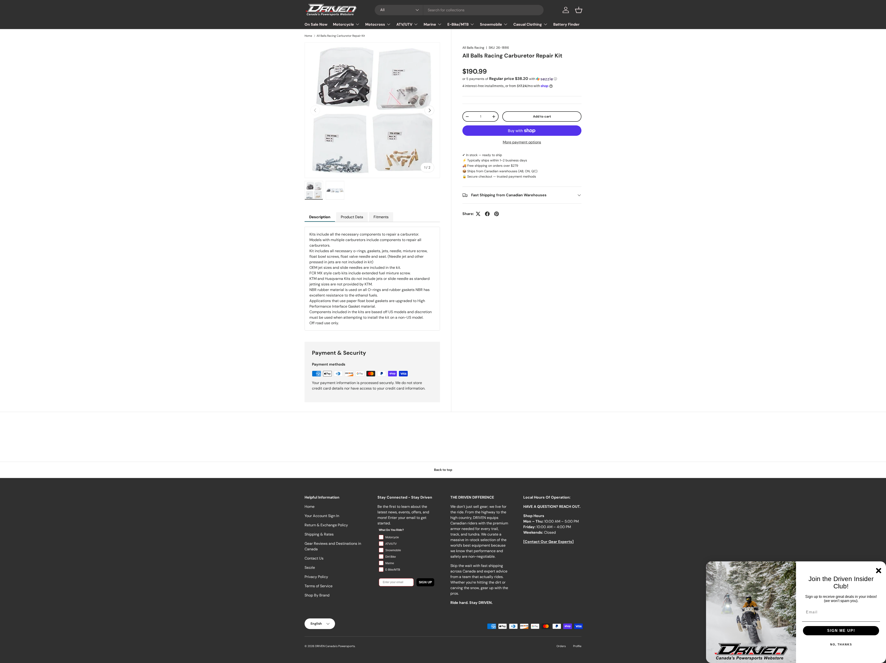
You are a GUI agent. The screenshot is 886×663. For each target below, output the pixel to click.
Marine (430, 24)
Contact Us (314, 558)
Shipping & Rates (319, 534)
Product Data (352, 217)
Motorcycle (343, 24)
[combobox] (459, 10)
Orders (561, 646)
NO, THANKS (841, 644)
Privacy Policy (316, 576)
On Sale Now (316, 24)
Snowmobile (491, 24)
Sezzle (310, 567)
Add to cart (542, 116)
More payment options (522, 142)
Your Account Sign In (322, 515)
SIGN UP (425, 582)
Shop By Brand (317, 595)
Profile (577, 646)
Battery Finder (566, 24)
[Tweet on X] (478, 213)
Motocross (375, 24)
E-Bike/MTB (458, 24)
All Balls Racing (473, 47)
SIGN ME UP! (841, 631)
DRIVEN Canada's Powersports (335, 646)
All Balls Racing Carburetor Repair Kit (341, 36)
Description (319, 217)
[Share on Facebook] (487, 213)
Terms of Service (318, 586)
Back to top (443, 470)
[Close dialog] (878, 570)
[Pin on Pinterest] (496, 213)
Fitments (381, 217)
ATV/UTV (404, 24)
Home (308, 36)
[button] (579, 10)
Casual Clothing (527, 24)
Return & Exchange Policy (326, 525)
